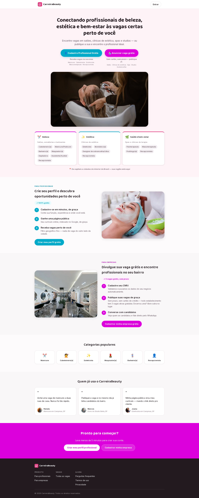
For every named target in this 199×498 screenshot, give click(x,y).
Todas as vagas (63, 476)
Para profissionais (42, 476)
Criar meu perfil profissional (82, 447)
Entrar (156, 4)
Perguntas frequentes (85, 476)
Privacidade (80, 484)
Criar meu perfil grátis (49, 242)
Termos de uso (82, 480)
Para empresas (41, 480)
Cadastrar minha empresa (118, 447)
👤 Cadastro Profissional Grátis (81, 53)
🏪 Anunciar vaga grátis (122, 53)
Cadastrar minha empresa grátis (121, 324)
